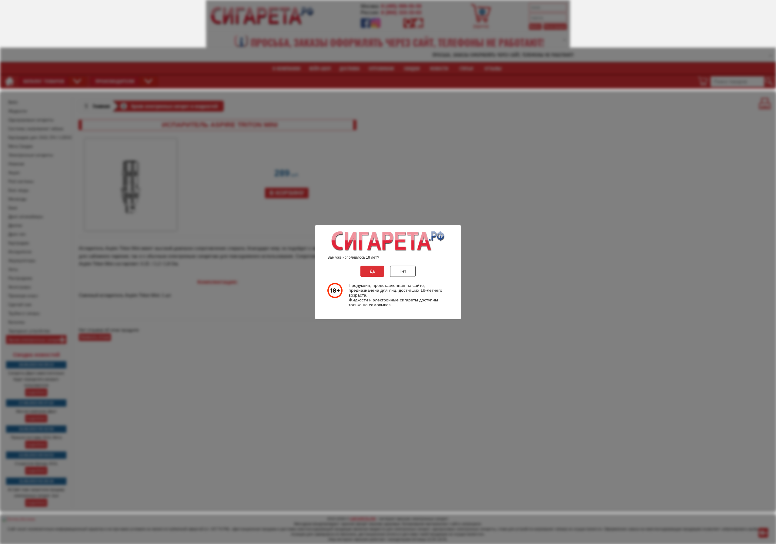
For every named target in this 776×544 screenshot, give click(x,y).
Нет (403, 271)
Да (372, 271)
